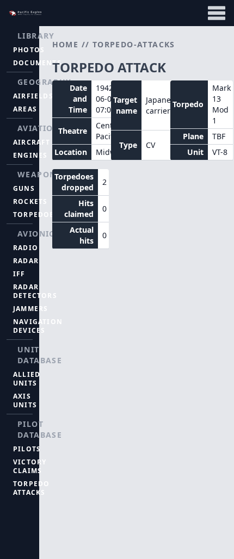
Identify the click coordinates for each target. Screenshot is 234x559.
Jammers (30, 308)
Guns (24, 188)
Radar (26, 260)
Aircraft (32, 142)
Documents (37, 62)
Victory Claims (29, 466)
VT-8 (219, 152)
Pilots (27, 449)
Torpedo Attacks (31, 488)
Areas (25, 109)
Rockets (30, 201)
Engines (30, 155)
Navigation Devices (38, 326)
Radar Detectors (35, 291)
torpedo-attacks (134, 44)
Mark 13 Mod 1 (221, 104)
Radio (25, 247)
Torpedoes (36, 214)
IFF (19, 273)
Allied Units (26, 379)
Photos (29, 49)
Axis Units (25, 400)
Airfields (33, 96)
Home (65, 44)
